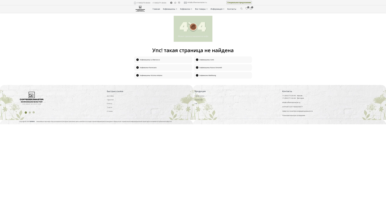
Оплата (109, 103)
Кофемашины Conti (207, 60)
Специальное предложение (239, 2)
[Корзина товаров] (251, 8)
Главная (156, 9)
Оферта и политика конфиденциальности (297, 111)
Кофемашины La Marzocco (150, 60)
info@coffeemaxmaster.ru (197, 2)
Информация (217, 9)
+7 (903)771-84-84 (159, 3)
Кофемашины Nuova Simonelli (211, 68)
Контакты (231, 9)
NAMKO (32, 121)
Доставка (110, 96)
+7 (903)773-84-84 (143, 3)
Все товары (201, 9)
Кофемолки (186, 9)
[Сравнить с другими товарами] (246, 8)
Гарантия (110, 100)
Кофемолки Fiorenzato (148, 68)
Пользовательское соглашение (293, 115)
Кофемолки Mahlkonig (208, 75)
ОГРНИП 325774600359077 (292, 107)
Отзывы (110, 111)
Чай (196, 103)
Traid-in (109, 107)
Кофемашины (170, 9)
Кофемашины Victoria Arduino (151, 75)
